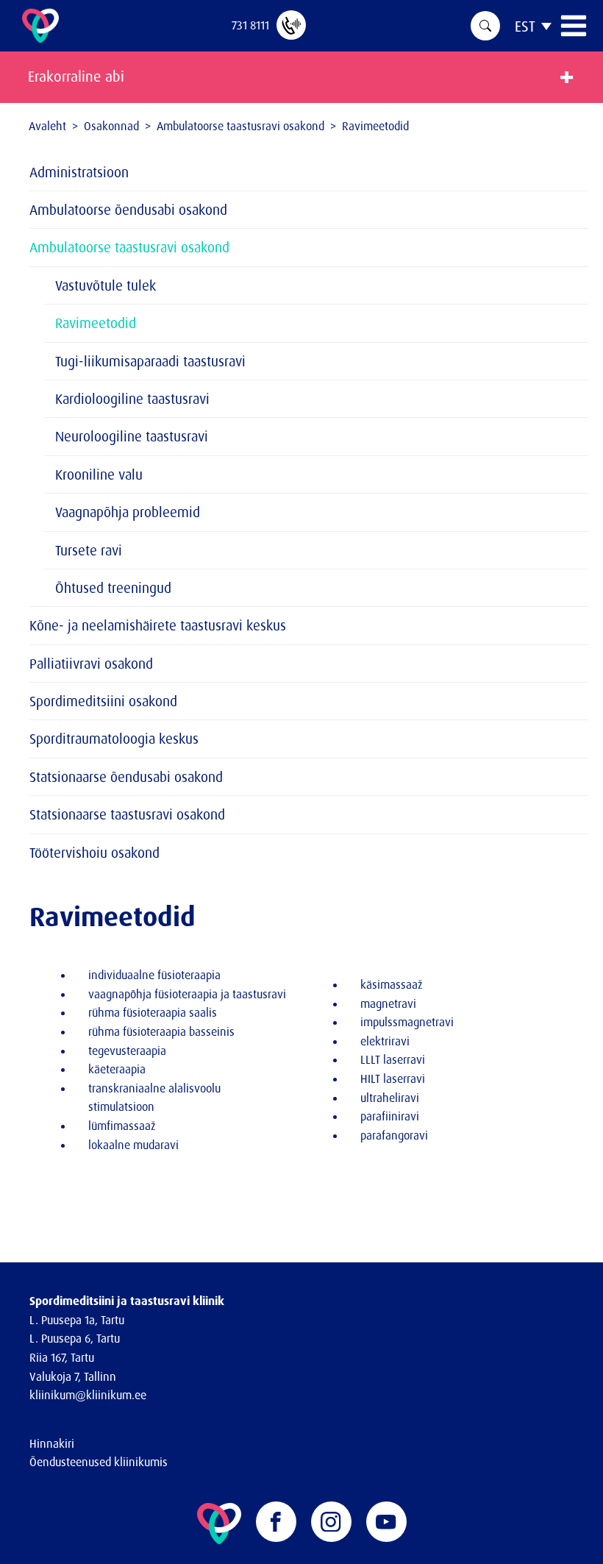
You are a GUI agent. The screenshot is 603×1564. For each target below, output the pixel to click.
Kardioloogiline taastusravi (132, 399)
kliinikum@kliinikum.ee (87, 1394)
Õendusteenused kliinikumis (98, 1461)
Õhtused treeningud (113, 588)
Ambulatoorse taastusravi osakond (240, 125)
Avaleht (47, 125)
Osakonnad (111, 125)
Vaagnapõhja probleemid (127, 512)
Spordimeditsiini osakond (103, 701)
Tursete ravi (88, 550)
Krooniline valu (99, 474)
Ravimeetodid (95, 323)
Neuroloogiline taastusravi (131, 436)
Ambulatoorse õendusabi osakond (128, 209)
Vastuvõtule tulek (105, 285)
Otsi (485, 25)
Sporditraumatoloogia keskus (114, 738)
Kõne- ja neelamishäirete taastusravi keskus (157, 625)
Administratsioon (79, 172)
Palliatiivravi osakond (91, 663)
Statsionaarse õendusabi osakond (126, 777)
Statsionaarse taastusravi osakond (127, 814)
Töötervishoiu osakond (94, 852)
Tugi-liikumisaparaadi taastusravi (150, 361)
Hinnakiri (51, 1443)
